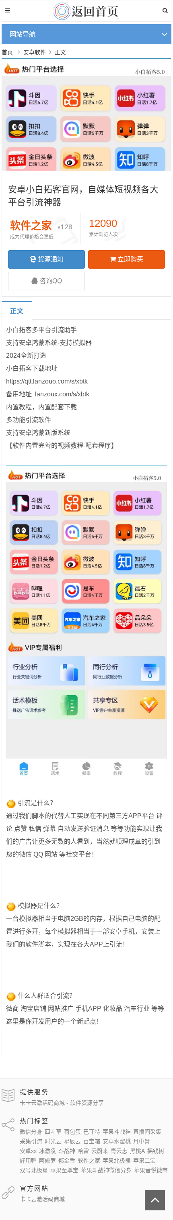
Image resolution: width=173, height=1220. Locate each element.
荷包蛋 (72, 1131)
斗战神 (66, 1151)
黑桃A (137, 1151)
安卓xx (28, 1151)
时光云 (53, 1141)
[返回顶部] (155, 1200)
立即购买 (130, 259)
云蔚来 (99, 1151)
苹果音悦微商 (151, 1170)
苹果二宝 (144, 1160)
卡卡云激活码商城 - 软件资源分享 (62, 1103)
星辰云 (72, 1141)
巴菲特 (91, 1131)
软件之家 (89, 1160)
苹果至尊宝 (64, 1170)
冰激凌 (47, 1151)
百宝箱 (91, 1141)
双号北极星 (34, 1170)
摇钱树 (155, 1151)
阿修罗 (47, 1160)
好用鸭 (28, 1160)
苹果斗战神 (117, 1131)
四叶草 (53, 1131)
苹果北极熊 (117, 1160)
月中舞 (141, 1141)
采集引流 (31, 1141)
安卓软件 (34, 52)
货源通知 (51, 259)
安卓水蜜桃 (117, 1141)
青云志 (119, 1151)
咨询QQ (50, 280)
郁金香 (66, 1160)
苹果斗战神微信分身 (106, 1170)
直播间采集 (147, 1131)
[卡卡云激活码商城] (86, 18)
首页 (7, 52)
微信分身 (31, 1131)
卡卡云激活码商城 (42, 1199)
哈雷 (83, 1151)
